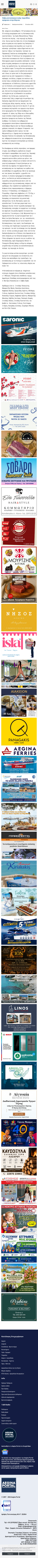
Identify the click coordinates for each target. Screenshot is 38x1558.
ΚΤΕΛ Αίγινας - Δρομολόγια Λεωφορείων (12, 1373)
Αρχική (3, 1341)
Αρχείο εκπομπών (6, 1420)
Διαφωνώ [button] (27, 1553)
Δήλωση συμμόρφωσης (8, 1397)
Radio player (4, 1412)
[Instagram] (33, 4)
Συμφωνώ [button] (10, 1553)
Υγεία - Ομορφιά (5, 1352)
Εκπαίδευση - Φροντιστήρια (9, 1346)
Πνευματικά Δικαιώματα (8, 1391)
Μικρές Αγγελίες (6, 1371)
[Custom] (36, 4)
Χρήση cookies (5, 1386)
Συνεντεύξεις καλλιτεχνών (9, 1423)
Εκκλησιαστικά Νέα (17, 24)
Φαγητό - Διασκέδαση (7, 1358)
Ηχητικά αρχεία (5, 1418)
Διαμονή (3, 1344)
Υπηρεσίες (4, 1355)
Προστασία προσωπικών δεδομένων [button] (22, 1550)
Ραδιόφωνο (4, 1409)
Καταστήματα (5, 1349)
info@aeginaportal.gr (29, 1526)
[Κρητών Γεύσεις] (19, 12)
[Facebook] (31, 4)
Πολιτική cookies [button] (6, 1550)
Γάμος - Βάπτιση (5, 1363)
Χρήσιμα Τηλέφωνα (6, 1383)
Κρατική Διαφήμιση (6, 1400)
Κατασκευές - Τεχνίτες (7, 1361)
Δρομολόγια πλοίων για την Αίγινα (10, 1368)
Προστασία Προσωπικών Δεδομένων (11, 1394)
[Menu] (2, 4)
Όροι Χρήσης (4, 1388)
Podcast (3, 1415)
